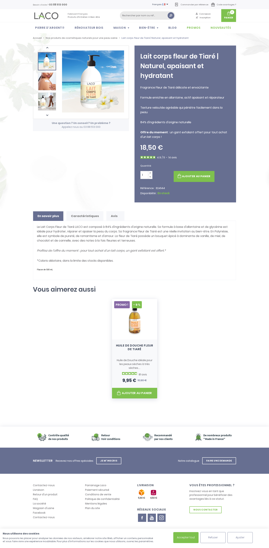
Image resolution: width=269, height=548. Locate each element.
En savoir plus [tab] (48, 216)
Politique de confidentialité (102, 499)
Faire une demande (219, 460)
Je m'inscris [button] (108, 460)
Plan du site (92, 508)
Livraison (38, 490)
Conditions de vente (98, 494)
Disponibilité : (148, 193)
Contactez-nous (44, 485)
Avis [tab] (114, 216)
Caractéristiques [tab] (85, 216)
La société (39, 503)
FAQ (35, 499)
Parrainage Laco (95, 485)
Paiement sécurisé (97, 490)
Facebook (39, 513)
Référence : (147, 188)
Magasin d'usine (43, 508)
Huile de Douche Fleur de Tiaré (134, 347)
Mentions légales (96, 503)
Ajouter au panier (196, 176)
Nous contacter (205, 509)
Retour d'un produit (45, 494)
